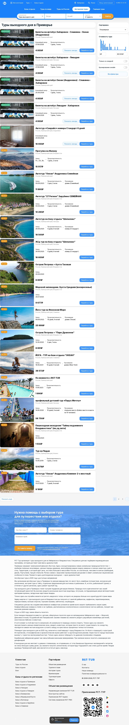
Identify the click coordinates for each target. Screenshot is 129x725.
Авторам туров (54, 670)
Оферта (51, 680)
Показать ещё (7, 499)
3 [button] (122, 499)
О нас (84, 664)
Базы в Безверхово (22, 694)
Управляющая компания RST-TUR (61, 691)
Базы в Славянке (21, 706)
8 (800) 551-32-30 (121, 3)
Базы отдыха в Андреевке (25, 685)
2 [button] (118, 499)
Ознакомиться (58, 721)
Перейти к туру (87, 50)
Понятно (74, 720)
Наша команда (87, 671)
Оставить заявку (25, 548)
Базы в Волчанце (21, 700)
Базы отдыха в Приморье (25, 682)
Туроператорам (55, 677)
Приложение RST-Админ (58, 697)
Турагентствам (54, 667)
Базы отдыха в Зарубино (24, 703)
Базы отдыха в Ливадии (24, 691)
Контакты (85, 668)
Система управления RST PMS (60, 700)
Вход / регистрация (106, 3)
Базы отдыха (38, 3)
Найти (108, 16)
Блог (17, 670)
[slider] (101, 50)
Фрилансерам (54, 674)
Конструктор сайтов (56, 694)
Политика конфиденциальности (94, 674)
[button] (127, 499)
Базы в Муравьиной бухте (25, 697)
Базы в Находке (21, 688)
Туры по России (21, 664)
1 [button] (114, 499)
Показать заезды (70, 50)
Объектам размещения (57, 664)
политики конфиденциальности (51, 549)
